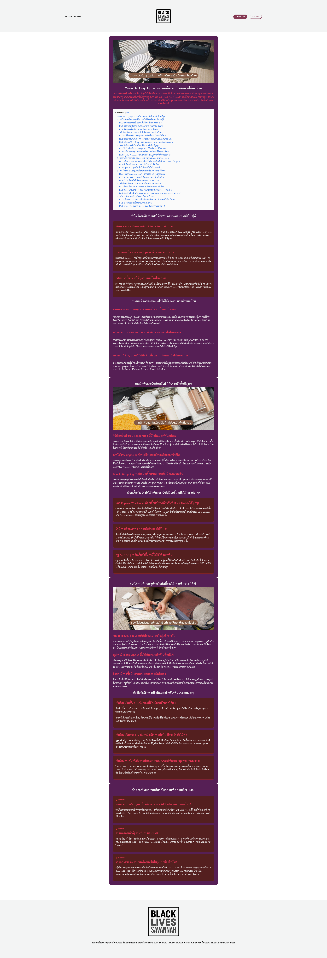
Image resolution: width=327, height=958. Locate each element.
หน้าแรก (68, 16)
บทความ (77, 16)
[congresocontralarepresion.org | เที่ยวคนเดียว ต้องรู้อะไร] (164, 16)
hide (128, 113)
